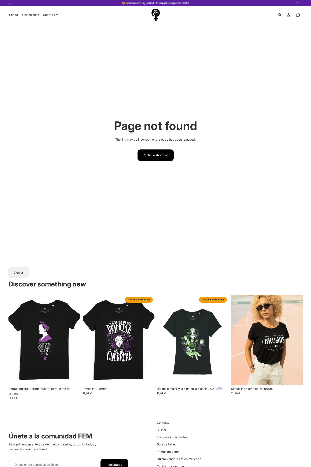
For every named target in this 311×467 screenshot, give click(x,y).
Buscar (161, 430)
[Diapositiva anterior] (14, 340)
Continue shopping (156, 155)
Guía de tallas (166, 444)
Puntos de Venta (168, 451)
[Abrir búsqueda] (279, 14)
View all (19, 272)
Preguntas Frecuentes (172, 437)
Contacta (163, 422)
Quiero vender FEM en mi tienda (179, 459)
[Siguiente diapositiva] (73, 340)
